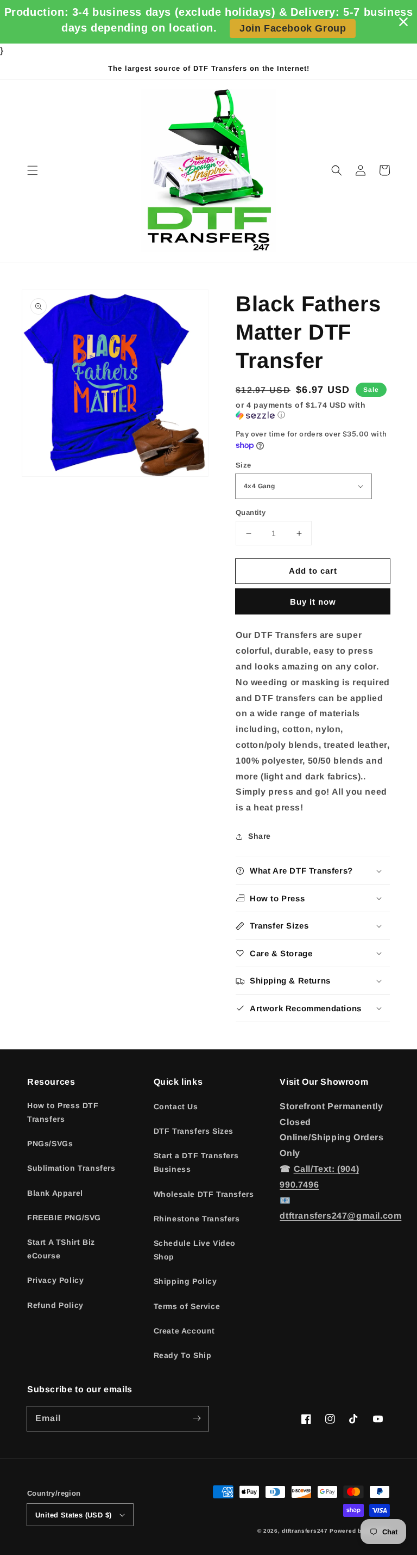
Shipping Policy (185, 1281)
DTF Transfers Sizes (193, 1131)
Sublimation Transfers (71, 1168)
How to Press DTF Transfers (63, 1112)
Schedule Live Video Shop (195, 1250)
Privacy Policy (55, 1280)
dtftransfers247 (305, 1531)
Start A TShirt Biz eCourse (61, 1249)
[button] (33, 170)
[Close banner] (403, 22)
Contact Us (176, 1106)
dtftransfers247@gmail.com (340, 1215)
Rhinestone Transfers (197, 1218)
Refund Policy (55, 1305)
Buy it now (313, 601)
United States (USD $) (73, 1515)
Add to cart (313, 570)
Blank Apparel (55, 1193)
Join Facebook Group (292, 28)
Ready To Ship (183, 1355)
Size (243, 465)
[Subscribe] (196, 1418)
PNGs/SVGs (50, 1143)
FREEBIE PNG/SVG (64, 1217)
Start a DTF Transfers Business (196, 1162)
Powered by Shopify (360, 1531)
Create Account (184, 1330)
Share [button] (259, 836)
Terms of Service (187, 1306)
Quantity (251, 512)
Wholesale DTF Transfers (204, 1194)
